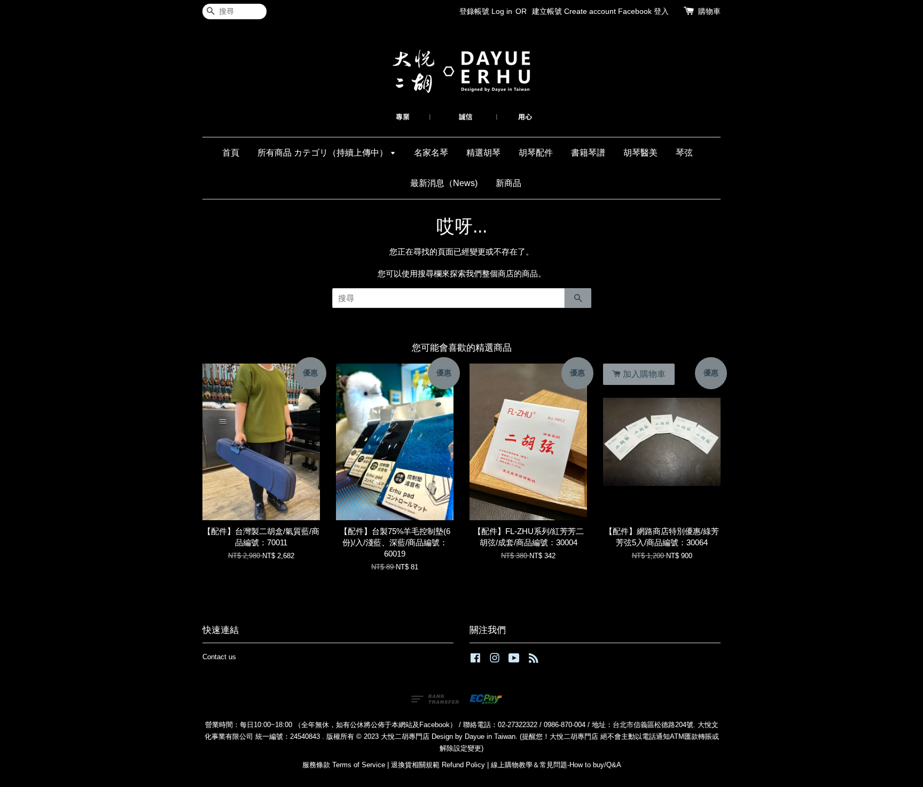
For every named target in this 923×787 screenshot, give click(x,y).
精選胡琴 (483, 152)
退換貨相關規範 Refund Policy (438, 765)
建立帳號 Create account (574, 11)
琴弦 (684, 152)
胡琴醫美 (640, 152)
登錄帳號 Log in (485, 11)
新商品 (508, 183)
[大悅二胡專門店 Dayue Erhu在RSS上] (533, 660)
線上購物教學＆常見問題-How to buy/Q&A (556, 765)
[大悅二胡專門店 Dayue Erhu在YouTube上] (514, 660)
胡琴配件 (536, 152)
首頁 (230, 152)
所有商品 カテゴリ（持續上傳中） (323, 152)
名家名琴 (431, 152)
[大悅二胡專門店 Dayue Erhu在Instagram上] (494, 660)
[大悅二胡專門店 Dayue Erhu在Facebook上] (475, 660)
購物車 (709, 11)
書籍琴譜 (588, 152)
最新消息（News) (444, 183)
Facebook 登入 (643, 11)
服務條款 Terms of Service (343, 765)
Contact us (219, 657)
